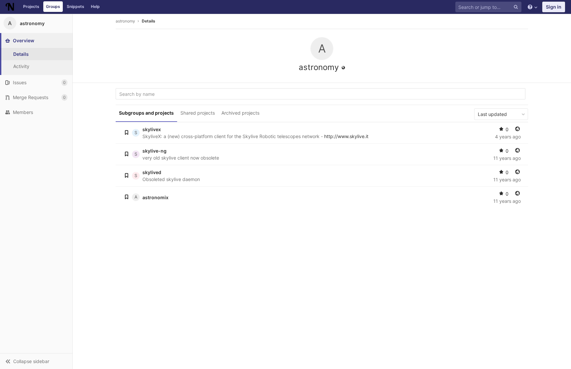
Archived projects (240, 113)
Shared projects (197, 113)
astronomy (125, 20)
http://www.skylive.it (346, 136)
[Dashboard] (10, 7)
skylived (151, 172)
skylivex (151, 129)
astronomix (155, 197)
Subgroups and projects (146, 113)
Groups (53, 6)
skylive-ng (154, 151)
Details (148, 20)
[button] (36, 361)
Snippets (75, 6)
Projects (31, 6)
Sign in (553, 7)
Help (95, 6)
